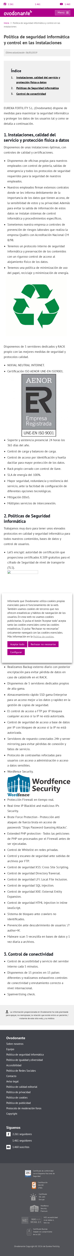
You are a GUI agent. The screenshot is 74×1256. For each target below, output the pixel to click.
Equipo (10, 1049)
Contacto (11, 1076)
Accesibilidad (13, 1065)
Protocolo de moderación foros (23, 1108)
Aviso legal (12, 1081)
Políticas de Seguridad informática (37, 88)
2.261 (10, 4)
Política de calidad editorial (21, 1086)
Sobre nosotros (14, 1043)
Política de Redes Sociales (21, 1070)
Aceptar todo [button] (17, 644)
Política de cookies (16, 1097)
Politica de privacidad (18, 1092)
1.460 (67, 4)
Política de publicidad (18, 1103)
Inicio (6, 23)
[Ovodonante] (18, 12)
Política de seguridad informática (25, 1054)
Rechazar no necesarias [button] (43, 644)
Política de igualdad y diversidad (24, 1060)
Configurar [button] (16, 652)
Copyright (11, 1113)
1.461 (37, 4)
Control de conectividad (31, 93)
